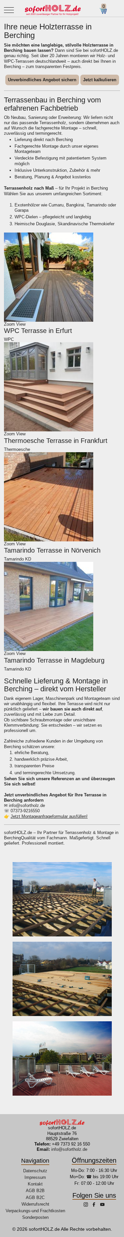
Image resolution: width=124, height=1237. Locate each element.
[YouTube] (102, 1205)
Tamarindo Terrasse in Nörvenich (52, 550)
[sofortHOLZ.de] (52, 10)
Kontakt (35, 1184)
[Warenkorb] (105, 11)
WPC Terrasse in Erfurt (38, 330)
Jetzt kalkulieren (99, 79)
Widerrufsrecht (35, 1204)
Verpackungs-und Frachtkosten (35, 1210)
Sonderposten (35, 1217)
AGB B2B (35, 1190)
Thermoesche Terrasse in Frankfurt (55, 440)
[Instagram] (86, 1205)
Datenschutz (35, 1170)
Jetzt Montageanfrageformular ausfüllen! (49, 816)
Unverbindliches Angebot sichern (42, 79)
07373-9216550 (25, 810)
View (20, 324)
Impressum (35, 1177)
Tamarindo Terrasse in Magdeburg (54, 660)
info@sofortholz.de (27, 805)
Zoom (9, 324)
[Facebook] (95, 1205)
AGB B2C (35, 1197)
